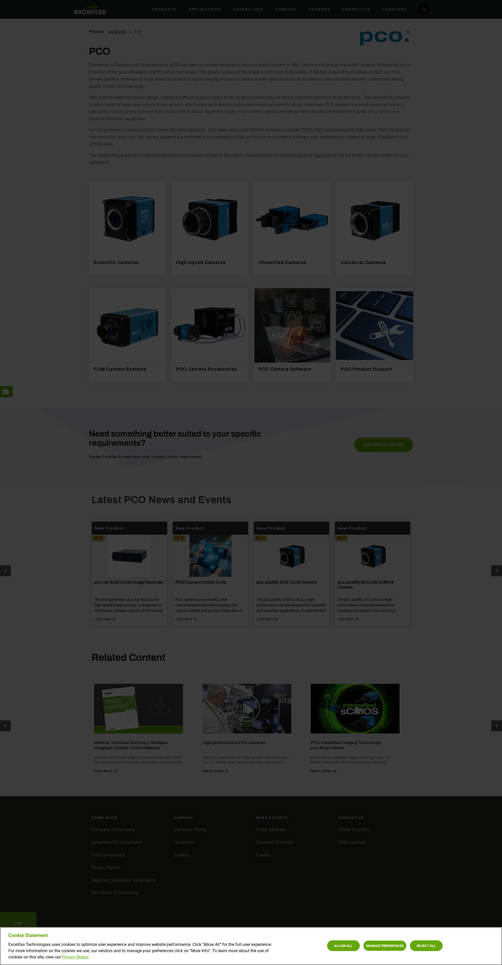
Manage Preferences (385, 945)
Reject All (426, 945)
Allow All (343, 945)
